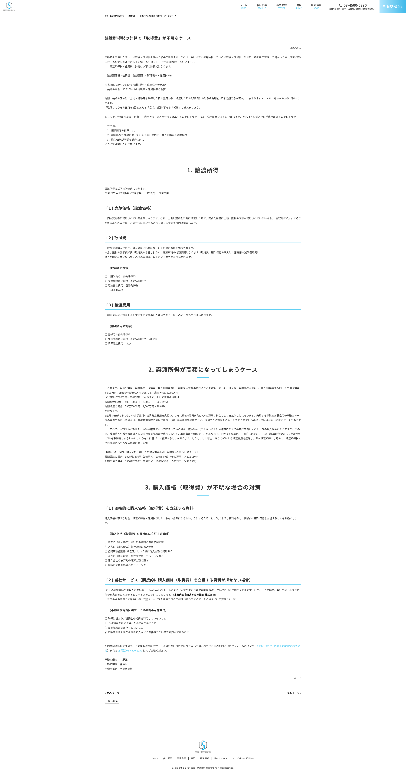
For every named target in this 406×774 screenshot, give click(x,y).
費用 (193, 758)
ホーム (155, 758)
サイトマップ (220, 758)
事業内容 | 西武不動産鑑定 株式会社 (194, 594)
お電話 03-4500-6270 (130, 650)
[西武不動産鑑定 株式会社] (9, 6)
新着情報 (204, 758)
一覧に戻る (111, 701)
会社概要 (167, 758)
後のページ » (294, 693)
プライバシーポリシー (243, 758)
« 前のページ (112, 693)
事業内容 (181, 758)
